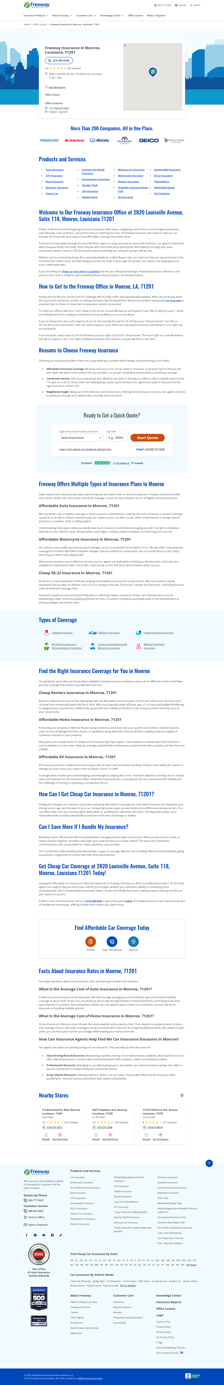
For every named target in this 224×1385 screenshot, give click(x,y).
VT (162, 1264)
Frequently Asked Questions (128, 1317)
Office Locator (40, 24)
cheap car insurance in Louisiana (80, 271)
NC (71, 1264)
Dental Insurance (123, 1196)
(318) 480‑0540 (94, 901)
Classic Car (52, 193)
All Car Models (128, 1285)
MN (178, 1260)
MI (173, 1260)
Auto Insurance (55, 169)
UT (153, 1264)
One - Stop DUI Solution (170, 1243)
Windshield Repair (164, 187)
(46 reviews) (74, 68)
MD (163, 1260)
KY (148, 1260)
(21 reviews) (170, 1122)
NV (101, 1264)
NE (81, 1264)
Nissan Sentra (77, 1285)
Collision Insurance (109, 632)
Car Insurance (77, 1177)
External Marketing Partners (170, 1347)
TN (144, 1264)
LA (152, 1260)
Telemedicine (161, 181)
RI (131, 1264)
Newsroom (76, 1333)
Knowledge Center (168, 1295)
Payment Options (122, 1307)
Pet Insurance (121, 1206)
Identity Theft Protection (126, 1217)
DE (109, 1260)
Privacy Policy (163, 1326)
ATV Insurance (54, 175)
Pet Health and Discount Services (175, 1227)
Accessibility (119, 1322)
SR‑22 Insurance (163, 175)
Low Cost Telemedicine (126, 1201)
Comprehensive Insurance (159, 632)
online (128, 901)
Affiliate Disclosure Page (90, 1378)
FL (114, 1260)
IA (127, 1260)
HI (123, 1260)
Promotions (76, 1322)
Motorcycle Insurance (130, 175)
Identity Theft (90, 185)
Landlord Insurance (168, 1182)
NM (96, 1264)
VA (158, 1264)
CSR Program (77, 1317)
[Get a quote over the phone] (112, 941)
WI (172, 1264)
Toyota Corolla (110, 1285)
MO (184, 1260)
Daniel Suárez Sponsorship (84, 1327)
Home (27, 24)
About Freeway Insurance (83, 1301)
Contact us (118, 1301)
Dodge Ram (99, 1281)
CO (95, 1260)
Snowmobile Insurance (167, 169)
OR (121, 1264)
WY (183, 1264)
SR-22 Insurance (78, 1208)
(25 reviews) (71, 1122)
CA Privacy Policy (165, 1337)
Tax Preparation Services (170, 1238)
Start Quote (147, 437)
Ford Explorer (114, 1281)
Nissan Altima (190, 1281)
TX (149, 1264)
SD (139, 1264)
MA (157, 1260)
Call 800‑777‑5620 (155, 449)
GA (118, 1260)
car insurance (174, 300)
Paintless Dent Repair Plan (171, 1222)
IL (135, 1260)
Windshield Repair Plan (170, 1203)
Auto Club (163, 1198)
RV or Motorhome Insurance (85, 1187)
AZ (85, 1260)
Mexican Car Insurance (131, 169)
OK (116, 1264)
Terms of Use (163, 1321)
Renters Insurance (128, 181)
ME (168, 1260)
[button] (153, 72)
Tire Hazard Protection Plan (172, 1217)
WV (177, 1264)
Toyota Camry (94, 1285)
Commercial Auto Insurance (172, 1187)
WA (167, 1264)
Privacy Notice (163, 1332)
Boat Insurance (54, 181)
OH (111, 1264)
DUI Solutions (162, 193)
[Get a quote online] (90, 941)
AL (76, 1260)
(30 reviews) (121, 1122)
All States (191, 1264)
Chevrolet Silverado (80, 1281)
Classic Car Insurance (81, 1213)
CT (100, 1260)
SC (135, 1264)
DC (104, 1260)
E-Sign (159, 1342)
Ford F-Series (130, 1281)
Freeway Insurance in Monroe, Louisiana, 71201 (75, 24)
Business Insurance (57, 187)
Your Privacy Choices (167, 1352)
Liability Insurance (62, 632)
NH (87, 1264)
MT (194, 1260)
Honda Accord (159, 1281)
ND (77, 1264)
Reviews (117, 1312)
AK (71, 1260)
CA (90, 1260)
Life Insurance (90, 191)
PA (126, 1264)
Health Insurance (123, 1191)
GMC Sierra (144, 1281)
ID (131, 1260)
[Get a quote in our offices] (133, 941)
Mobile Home (89, 197)
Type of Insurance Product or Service (78, 431)
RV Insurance (125, 197)
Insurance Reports (168, 1302)
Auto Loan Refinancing (169, 1232)
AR (81, 1260)
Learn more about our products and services (85, 449)
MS (189, 1260)
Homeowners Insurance (96, 179)
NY (106, 1264)
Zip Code (111, 431)
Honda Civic (175, 1281)
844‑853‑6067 (61, 108)
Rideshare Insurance (168, 1192)
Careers (74, 1312)
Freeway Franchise (80, 1307)
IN (139, 1260)
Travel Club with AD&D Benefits (130, 1212)
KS (143, 1260)
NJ (91, 1264)
